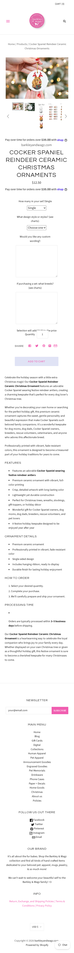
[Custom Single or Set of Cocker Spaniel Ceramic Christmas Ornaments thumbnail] (17, 106)
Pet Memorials (37, 771)
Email (38, 837)
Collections (37, 749)
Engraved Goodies (37, 766)
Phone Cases (37, 779)
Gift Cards (37, 741)
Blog (37, 736)
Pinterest (38, 828)
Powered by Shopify (37, 945)
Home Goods (37, 788)
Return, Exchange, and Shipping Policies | (32, 901)
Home (11, 44)
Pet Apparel (37, 758)
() (60, 4)
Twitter (38, 824)
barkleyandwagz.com (36, 145)
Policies (37, 801)
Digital (37, 745)
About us (37, 796)
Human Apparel (37, 753)
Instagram (38, 833)
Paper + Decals (37, 784)
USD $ (35, 927)
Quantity (30, 334)
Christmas (37, 792)
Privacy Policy (44, 906)
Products (22, 44)
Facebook (38, 820)
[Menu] (8, 21)
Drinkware (37, 775)
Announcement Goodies (37, 762)
